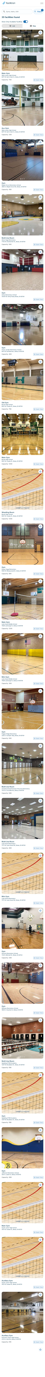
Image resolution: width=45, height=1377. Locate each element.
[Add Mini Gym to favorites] (40, 636)
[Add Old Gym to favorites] (40, 362)
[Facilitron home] (9, 5)
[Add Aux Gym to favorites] (40, 87)
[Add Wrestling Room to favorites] (40, 471)
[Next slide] (40, 50)
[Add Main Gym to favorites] (40, 32)
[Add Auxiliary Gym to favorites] (40, 1240)
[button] (17, 11)
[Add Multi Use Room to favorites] (40, 197)
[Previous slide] (5, 50)
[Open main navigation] (41, 3)
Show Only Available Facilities (12, 22)
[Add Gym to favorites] (40, 142)
